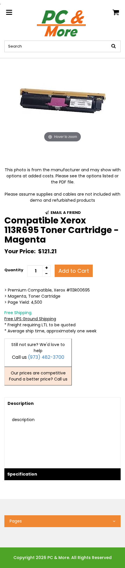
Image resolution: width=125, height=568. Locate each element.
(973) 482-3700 (46, 357)
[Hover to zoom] (63, 100)
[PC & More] (63, 23)
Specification (22, 474)
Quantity (13, 270)
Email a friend (65, 212)
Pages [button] (16, 521)
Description (21, 403)
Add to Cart (73, 270)
